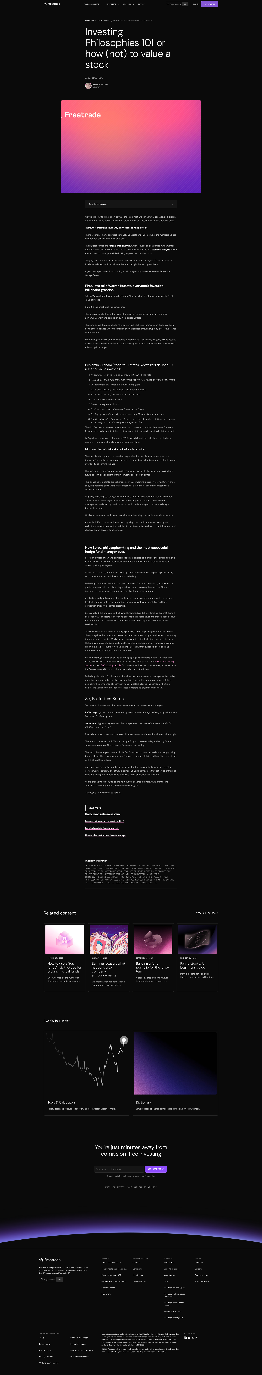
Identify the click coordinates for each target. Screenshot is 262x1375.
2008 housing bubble (110, 665)
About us (199, 1262)
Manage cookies (46, 1356)
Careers (198, 1269)
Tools (166, 1281)
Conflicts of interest (79, 1338)
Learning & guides (171, 1269)
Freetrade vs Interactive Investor (174, 1303)
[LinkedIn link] (185, 1338)
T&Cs (41, 1338)
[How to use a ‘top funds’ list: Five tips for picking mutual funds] (65, 957)
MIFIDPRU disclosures (79, 1356)
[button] (93, 4)
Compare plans (108, 1287)
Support (141, 4)
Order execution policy (49, 1363)
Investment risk (139, 1281)
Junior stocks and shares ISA (114, 1269)
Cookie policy (45, 1350)
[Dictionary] (175, 1073)
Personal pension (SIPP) (112, 1275)
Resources (89, 20)
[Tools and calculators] (87, 1073)
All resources (169, 1262)
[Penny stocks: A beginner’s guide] (197, 957)
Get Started (210, 4)
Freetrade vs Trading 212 (174, 1287)
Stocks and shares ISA (111, 1262)
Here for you (138, 1275)
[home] (52, 4)
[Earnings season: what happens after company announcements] (109, 957)
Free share (106, 1294)
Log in (196, 4)
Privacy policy (150, 1176)
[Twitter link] (193, 1338)
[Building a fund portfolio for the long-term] (153, 957)
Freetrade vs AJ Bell (172, 1311)
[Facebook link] (189, 1338)
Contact (136, 1262)
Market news (169, 1275)
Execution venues (78, 1344)
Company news (201, 1275)
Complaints (137, 1269)
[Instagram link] (196, 1338)
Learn (99, 20)
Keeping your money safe (81, 1350)
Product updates (202, 1281)
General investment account (114, 1281)
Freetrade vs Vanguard (173, 1317)
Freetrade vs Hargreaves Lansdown (174, 1295)
